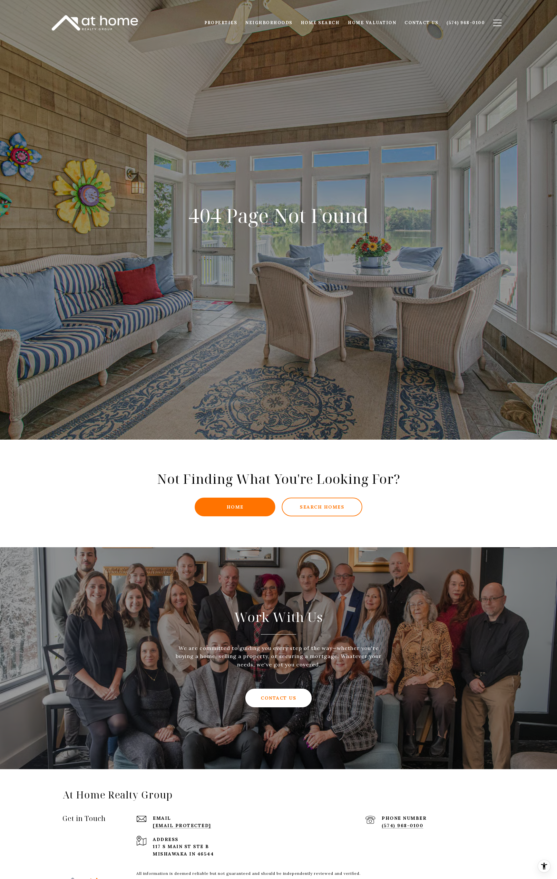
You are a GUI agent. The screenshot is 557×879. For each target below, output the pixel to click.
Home (235, 507)
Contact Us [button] (278, 698)
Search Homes (322, 507)
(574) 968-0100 (402, 825)
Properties (220, 22)
